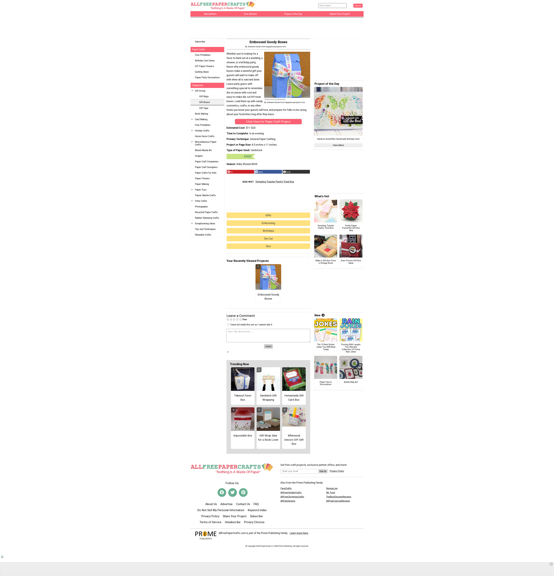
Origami (199, 156)
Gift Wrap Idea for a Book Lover (268, 437)
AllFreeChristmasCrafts (292, 496)
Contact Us (243, 504)
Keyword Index (257, 510)
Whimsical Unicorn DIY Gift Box (294, 440)
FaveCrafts (286, 488)
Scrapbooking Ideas (205, 223)
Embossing (268, 223)
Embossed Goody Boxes (268, 296)
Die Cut (268, 238)
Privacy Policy (210, 516)
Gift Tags (203, 108)
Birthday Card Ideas (205, 60)
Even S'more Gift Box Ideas (351, 262)
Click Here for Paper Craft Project (268, 121)
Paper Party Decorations (207, 77)
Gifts (268, 215)
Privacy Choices (254, 522)
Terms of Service (210, 522)
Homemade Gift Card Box (294, 397)
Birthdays (268, 230)
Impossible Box (242, 435)
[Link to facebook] (222, 492)
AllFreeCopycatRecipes (338, 501)
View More (338, 145)
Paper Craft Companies (206, 161)
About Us (211, 504)
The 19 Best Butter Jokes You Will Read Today (325, 347)
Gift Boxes (204, 102)
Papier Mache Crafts (205, 195)
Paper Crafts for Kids (205, 172)
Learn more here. (299, 533)
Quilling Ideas (202, 71)
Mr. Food (330, 492)
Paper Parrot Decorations (326, 383)
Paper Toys (200, 189)
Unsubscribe (232, 522)
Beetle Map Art (351, 382)
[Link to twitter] (232, 492)
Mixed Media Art (203, 150)
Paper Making (202, 184)
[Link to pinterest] (243, 492)
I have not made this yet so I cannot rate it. (251, 324)
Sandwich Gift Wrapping (268, 397)
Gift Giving (200, 90)
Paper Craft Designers (206, 167)
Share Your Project (235, 516)
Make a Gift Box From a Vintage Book (326, 262)
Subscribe (200, 41)
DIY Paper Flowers (204, 66)
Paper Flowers (202, 178)
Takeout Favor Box (242, 397)
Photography (201, 206)
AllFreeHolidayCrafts (291, 492)
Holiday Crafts (202, 130)
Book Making (201, 113)
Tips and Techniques (205, 229)
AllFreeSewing (287, 501)
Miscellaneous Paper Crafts (205, 143)
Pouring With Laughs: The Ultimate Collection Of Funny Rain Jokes (351, 348)
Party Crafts (201, 201)
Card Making (201, 119)
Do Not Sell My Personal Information (220, 510)
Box (268, 246)
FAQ (256, 504)
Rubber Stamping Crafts (207, 218)
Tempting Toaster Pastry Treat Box (274, 181)
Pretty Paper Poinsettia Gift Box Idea (351, 228)
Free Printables (202, 55)
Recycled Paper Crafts (206, 212)
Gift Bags (204, 96)
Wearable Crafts (203, 234)
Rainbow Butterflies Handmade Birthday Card (338, 139)
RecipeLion (332, 488)
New (317, 315)
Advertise (226, 504)
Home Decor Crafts (204, 136)
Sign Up (323, 471)
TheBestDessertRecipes (338, 496)
